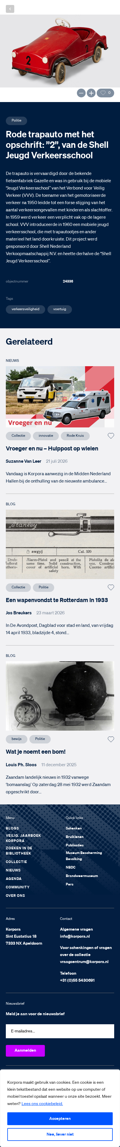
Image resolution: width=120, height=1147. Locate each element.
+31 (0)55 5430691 (77, 980)
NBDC (70, 867)
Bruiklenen (75, 837)
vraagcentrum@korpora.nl (84, 962)
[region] (60, 1108)
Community (18, 887)
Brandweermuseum (82, 876)
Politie (16, 120)
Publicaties (75, 845)
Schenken (74, 828)
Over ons (15, 896)
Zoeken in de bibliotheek (19, 851)
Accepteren (60, 1119)
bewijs (17, 739)
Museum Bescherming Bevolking (84, 856)
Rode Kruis (75, 436)
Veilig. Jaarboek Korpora (23, 838)
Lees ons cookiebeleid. (42, 1104)
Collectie (18, 436)
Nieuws (13, 870)
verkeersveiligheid (25, 309)
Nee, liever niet (60, 1134)
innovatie (46, 436)
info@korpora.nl (75, 936)
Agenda (14, 879)
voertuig (59, 309)
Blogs (12, 828)
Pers (69, 884)
